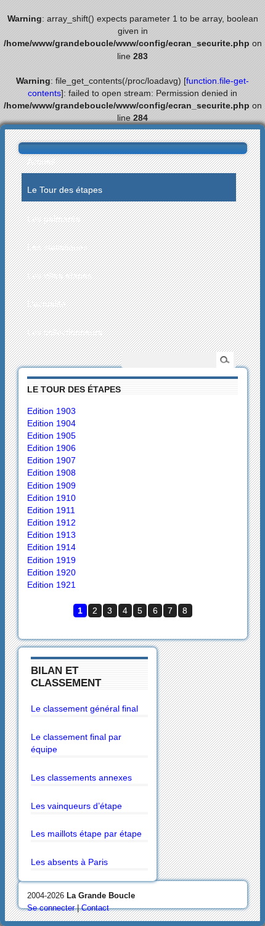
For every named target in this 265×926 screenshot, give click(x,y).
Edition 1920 (51, 572)
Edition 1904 (51, 423)
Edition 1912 (51, 522)
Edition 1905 (51, 436)
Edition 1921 (51, 585)
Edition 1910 (51, 498)
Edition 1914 (51, 547)
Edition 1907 (51, 460)
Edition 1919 (51, 560)
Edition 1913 (51, 535)
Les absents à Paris (69, 862)
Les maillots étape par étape (86, 834)
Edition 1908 (51, 472)
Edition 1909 (51, 485)
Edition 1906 (51, 448)
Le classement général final (84, 708)
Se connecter (51, 907)
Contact (95, 907)
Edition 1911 (51, 510)
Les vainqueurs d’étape (76, 806)
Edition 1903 (51, 411)
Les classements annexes (81, 777)
